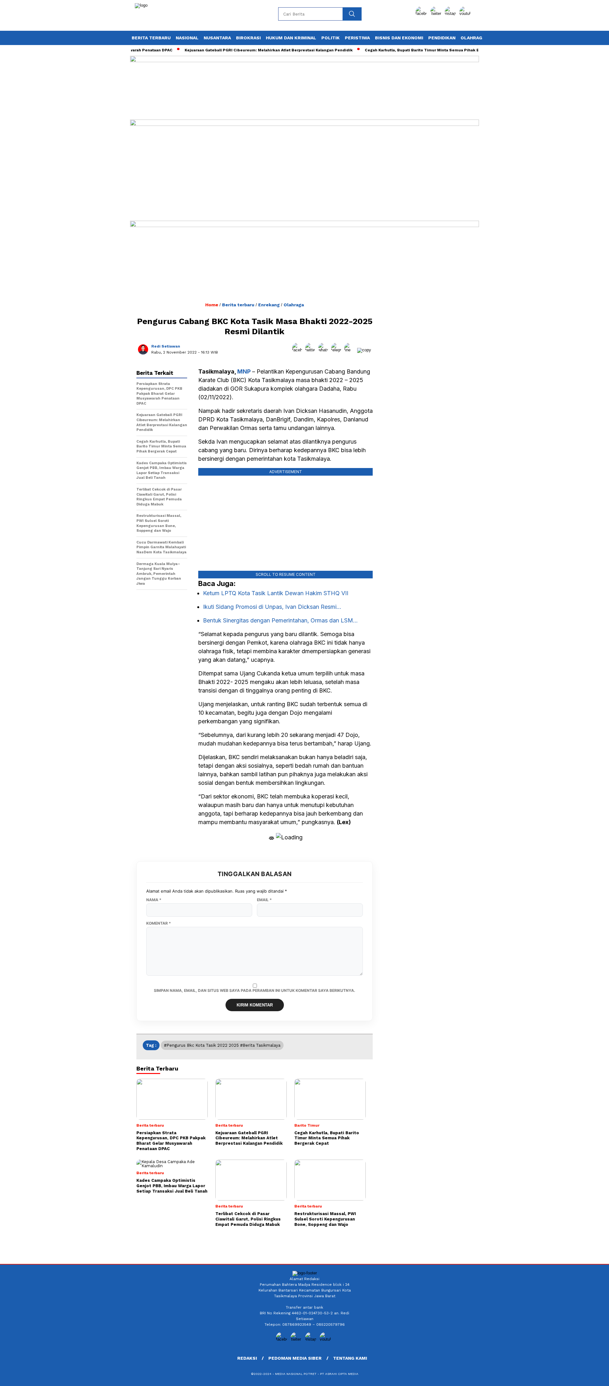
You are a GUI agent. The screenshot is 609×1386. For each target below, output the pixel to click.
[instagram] (451, 13)
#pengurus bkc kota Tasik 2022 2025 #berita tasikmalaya (222, 1045)
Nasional (187, 37)
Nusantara (217, 37)
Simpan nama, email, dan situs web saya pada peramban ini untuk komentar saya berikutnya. (254, 990)
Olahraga (473, 37)
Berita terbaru (151, 37)
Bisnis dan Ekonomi (399, 37)
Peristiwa (357, 37)
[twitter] (436, 13)
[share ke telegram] (337, 350)
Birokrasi (248, 37)
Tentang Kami (350, 1358)
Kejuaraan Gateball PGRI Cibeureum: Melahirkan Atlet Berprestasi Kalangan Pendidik (250, 50)
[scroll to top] (585, 1376)
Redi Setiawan (165, 346)
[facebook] (422, 13)
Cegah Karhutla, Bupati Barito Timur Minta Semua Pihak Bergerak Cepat (417, 50)
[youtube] (466, 13)
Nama (153, 900)
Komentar (158, 923)
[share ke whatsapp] (324, 350)
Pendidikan (441, 37)
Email (264, 900)
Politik (330, 37)
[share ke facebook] (298, 350)
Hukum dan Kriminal (291, 37)
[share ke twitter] (311, 350)
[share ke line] (350, 350)
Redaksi (247, 1358)
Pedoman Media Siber (295, 1358)
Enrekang (269, 304)
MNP (244, 371)
